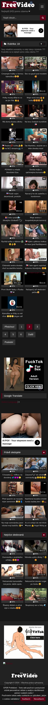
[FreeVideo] (19, 5)
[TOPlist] (7, 663)
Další (30, 334)
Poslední (9, 342)
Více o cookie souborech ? (24, 702)
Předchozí (9, 327)
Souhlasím (26, 699)
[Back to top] (40, 697)
